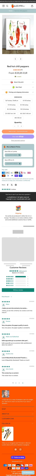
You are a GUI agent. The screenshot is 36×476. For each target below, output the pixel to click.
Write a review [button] (18, 290)
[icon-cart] (32, 6)
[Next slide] (21, 59)
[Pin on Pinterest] (16, 185)
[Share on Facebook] (8, 185)
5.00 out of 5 (23, 271)
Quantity (18, 122)
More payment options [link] (18, 140)
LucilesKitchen (20, 471)
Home (10, 11)
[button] (18, 131)
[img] (6, 301)
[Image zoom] (18, 34)
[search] (7, 6)
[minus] (15, 126)
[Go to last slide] (15, 59)
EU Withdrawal (28, 472)
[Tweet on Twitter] (12, 185)
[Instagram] (20, 449)
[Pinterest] (16, 449)
